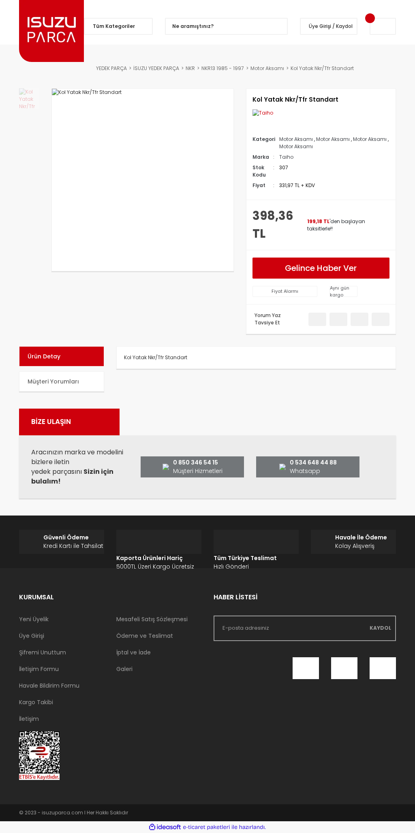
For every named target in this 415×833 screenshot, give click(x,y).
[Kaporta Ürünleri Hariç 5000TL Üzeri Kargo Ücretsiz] (158, 542)
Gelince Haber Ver (321, 268)
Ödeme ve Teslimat (144, 636)
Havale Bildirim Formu (49, 686)
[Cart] (383, 26)
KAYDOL (380, 627)
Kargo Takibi (36, 702)
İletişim (29, 719)
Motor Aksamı (296, 139)
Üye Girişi (31, 636)
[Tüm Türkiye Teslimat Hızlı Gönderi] (256, 542)
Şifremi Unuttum (42, 652)
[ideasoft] (165, 827)
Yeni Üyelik (34, 619)
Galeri (124, 669)
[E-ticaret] (206, 827)
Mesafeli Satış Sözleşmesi (152, 619)
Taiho (286, 156)
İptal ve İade (133, 652)
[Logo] (51, 31)
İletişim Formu (39, 669)
